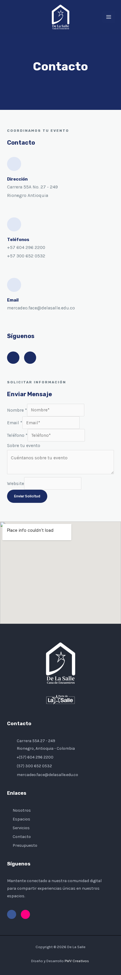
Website (15, 483)
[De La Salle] (60, 17)
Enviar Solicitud (27, 496)
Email (13, 300)
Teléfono (17, 435)
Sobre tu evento (23, 445)
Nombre (17, 410)
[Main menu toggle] (108, 17)
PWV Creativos (77, 961)
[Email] (14, 285)
